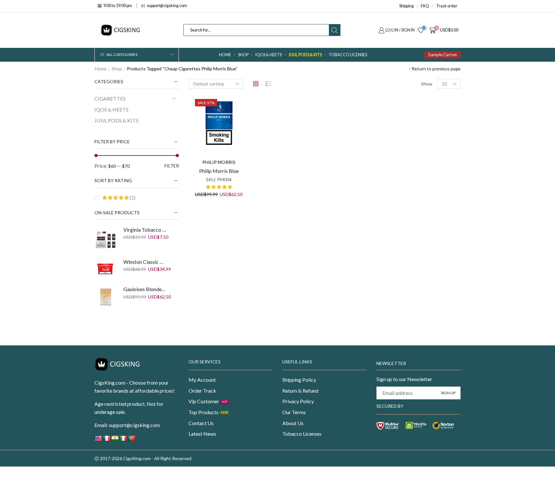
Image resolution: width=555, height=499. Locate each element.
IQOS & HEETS (268, 54)
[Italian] (123, 440)
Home (225, 54)
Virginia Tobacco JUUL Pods (145, 230)
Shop (117, 68)
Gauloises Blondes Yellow (145, 289)
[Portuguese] (132, 440)
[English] (98, 440)
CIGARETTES (110, 98)
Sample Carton (442, 54)
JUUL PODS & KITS (305, 54)
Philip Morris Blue (219, 171)
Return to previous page (436, 68)
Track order (446, 6)
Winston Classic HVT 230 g (145, 262)
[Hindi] (115, 440)
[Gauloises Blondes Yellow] (105, 297)
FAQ (425, 6)
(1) (132, 197)
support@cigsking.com (134, 425)
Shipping (406, 6)
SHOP (243, 54)
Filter (171, 165)
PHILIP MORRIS (218, 162)
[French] (106, 440)
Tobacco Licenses (348, 54)
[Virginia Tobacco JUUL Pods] (105, 239)
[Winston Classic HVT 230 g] (105, 269)
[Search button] (334, 30)
